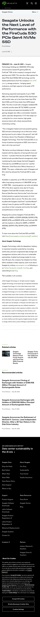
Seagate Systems (8, 531)
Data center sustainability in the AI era (17, 450)
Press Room (24, 499)
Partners (23, 542)
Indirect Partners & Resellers (26, 547)
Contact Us (6, 535)
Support (5, 495)
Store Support (7, 485)
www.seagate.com (21, 265)
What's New (6, 474)
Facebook (12, 268)
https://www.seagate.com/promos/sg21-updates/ (21, 236)
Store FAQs (6, 477)
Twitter (6, 268)
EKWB (24, 115)
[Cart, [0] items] (27, 3)
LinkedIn (20, 268)
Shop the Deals (7, 466)
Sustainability (24, 470)
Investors (5, 542)
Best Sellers (6, 470)
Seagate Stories (7, 12)
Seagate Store (7, 462)
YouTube (26, 268)
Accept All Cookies (18, 599)
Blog (21, 507)
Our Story (23, 466)
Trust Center (24, 474)
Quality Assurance (26, 477)
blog (16, 271)
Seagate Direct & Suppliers (25, 553)
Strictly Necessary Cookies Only (18, 604)
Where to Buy (7, 488)
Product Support (7, 499)
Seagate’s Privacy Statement (9, 585)
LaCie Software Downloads (7, 510)
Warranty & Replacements (11, 528)
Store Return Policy (8, 481)
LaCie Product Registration (7, 523)
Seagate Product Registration (7, 516)
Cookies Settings (18, 609)
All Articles (8, 8)
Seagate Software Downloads (8, 504)
